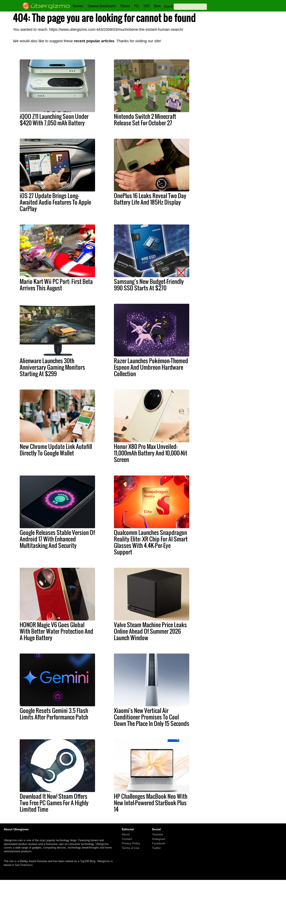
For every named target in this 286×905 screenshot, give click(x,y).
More (157, 5)
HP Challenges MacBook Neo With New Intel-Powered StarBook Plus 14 (150, 802)
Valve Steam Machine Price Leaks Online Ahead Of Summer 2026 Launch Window (150, 631)
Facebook (158, 843)
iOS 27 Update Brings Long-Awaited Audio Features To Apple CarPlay (55, 202)
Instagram (158, 839)
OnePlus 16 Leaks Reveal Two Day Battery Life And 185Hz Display (150, 198)
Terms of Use (130, 848)
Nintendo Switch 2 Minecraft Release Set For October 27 (145, 119)
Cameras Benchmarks (102, 5)
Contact (127, 839)
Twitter (156, 848)
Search (168, 6)
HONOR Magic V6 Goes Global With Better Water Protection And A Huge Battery (56, 631)
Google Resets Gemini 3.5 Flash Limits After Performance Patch (54, 713)
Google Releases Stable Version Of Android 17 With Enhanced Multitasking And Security (57, 539)
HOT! (147, 5)
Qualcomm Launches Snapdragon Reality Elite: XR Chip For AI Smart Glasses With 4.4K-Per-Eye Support (151, 542)
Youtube (157, 834)
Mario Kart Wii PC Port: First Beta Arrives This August (56, 284)
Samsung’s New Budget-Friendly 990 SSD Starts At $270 (149, 284)
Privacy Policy (131, 843)
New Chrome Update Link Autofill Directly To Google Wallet (56, 449)
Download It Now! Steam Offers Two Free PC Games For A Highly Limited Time (54, 802)
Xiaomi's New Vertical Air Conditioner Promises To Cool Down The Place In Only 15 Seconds (151, 717)
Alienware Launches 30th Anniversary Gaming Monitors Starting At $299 (52, 367)
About (126, 834)
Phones (125, 5)
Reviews (78, 5)
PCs (136, 5)
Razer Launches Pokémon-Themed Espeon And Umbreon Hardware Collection (151, 367)
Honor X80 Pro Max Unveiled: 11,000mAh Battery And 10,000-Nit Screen (150, 453)
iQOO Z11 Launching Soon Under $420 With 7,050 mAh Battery (54, 119)
